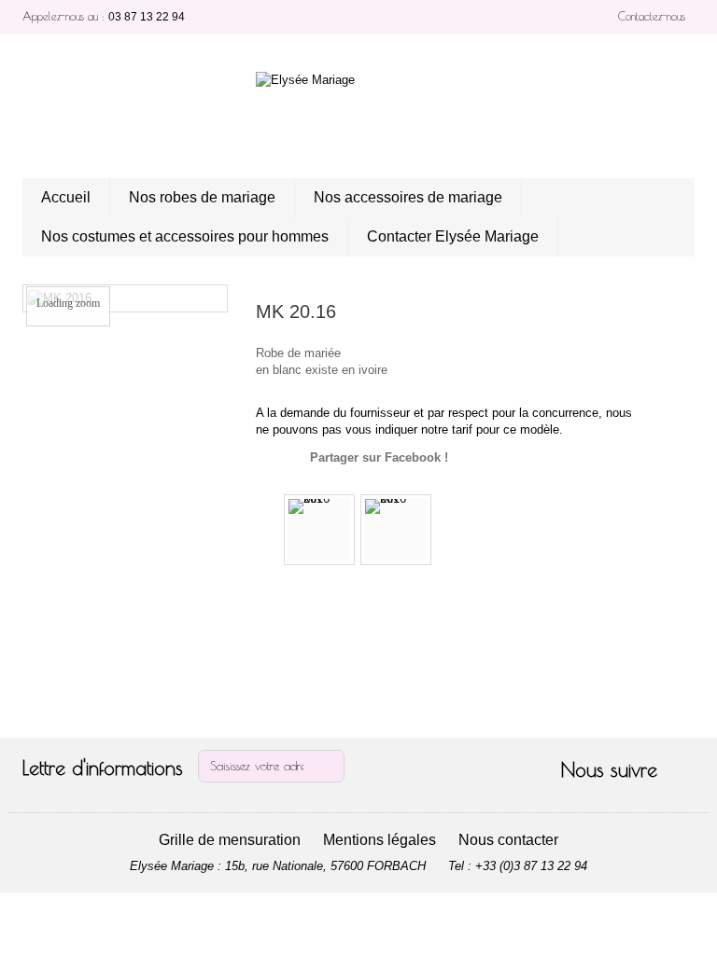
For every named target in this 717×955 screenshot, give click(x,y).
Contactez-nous (651, 15)
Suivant (446, 529)
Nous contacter (508, 840)
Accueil (66, 197)
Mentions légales (379, 840)
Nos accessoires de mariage (408, 197)
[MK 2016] (319, 529)
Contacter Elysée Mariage (453, 236)
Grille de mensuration (230, 840)
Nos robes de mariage (202, 197)
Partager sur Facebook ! (379, 457)
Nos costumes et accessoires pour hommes (185, 236)
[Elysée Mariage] (358, 113)
